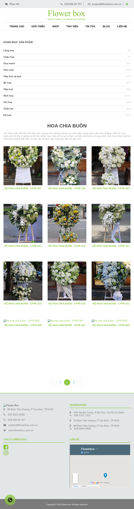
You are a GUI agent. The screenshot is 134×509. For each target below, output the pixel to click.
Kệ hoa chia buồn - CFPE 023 (111, 188)
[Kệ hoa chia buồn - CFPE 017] (111, 223)
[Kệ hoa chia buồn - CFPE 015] (22, 280)
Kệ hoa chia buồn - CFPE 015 (23, 303)
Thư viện (72, 26)
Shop (55, 26)
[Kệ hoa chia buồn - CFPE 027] (22, 165)
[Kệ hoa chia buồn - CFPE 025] (67, 165)
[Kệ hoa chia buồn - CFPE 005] (111, 320)
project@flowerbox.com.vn (106, 4)
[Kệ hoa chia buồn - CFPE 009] (22, 320)
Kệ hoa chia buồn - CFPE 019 (66, 246)
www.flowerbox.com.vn (20, 430)
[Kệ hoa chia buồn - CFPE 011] (111, 280)
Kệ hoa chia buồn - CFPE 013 (66, 303)
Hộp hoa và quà (12, 76)
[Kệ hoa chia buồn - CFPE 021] (22, 223)
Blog (106, 26)
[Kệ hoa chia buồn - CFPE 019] (67, 223)
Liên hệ (122, 26)
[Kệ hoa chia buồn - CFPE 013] (67, 280)
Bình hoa (8, 95)
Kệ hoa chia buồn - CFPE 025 (66, 188)
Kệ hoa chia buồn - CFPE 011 (111, 303)
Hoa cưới (8, 69)
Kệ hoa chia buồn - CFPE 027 (23, 188)
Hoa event (9, 63)
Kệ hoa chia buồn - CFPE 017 (111, 246)
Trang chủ (16, 26)
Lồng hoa (8, 50)
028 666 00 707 (73, 4)
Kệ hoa (7, 115)
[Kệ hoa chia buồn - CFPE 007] (67, 320)
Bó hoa (7, 82)
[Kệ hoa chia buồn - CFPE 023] (111, 165)
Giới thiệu (38, 26)
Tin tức (90, 26)
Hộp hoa (8, 89)
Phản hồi (14, 4)
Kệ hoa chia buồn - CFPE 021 (23, 246)
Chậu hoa (8, 57)
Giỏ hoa (7, 102)
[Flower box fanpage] (5, 448)
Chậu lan (8, 108)
